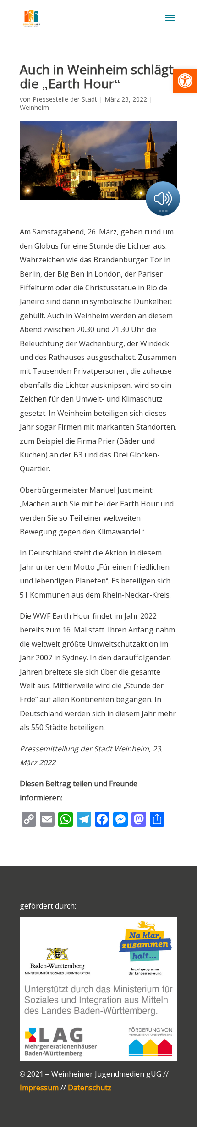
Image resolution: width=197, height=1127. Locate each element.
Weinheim (34, 107)
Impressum (39, 1088)
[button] (185, 81)
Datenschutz (89, 1088)
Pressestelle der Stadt (65, 99)
